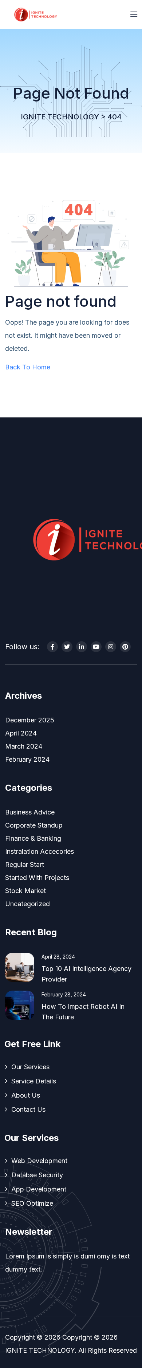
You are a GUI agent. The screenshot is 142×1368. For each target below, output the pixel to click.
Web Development (39, 1161)
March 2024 (23, 746)
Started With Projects (37, 877)
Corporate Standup (34, 825)
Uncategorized (27, 904)
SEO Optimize (32, 1203)
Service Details (33, 1081)
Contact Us (28, 1109)
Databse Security (37, 1175)
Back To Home (27, 367)
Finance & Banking (33, 838)
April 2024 (21, 733)
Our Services (30, 1067)
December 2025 (29, 720)
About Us (25, 1095)
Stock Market (25, 891)
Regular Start (24, 864)
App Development (38, 1189)
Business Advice (30, 812)
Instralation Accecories (39, 851)
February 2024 (27, 759)
